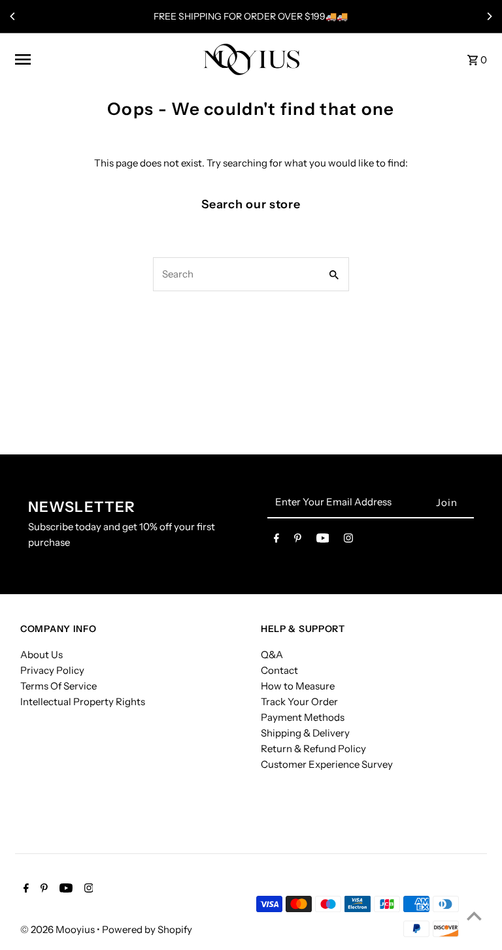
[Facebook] (276, 540)
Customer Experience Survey (327, 764)
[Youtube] (322, 540)
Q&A (272, 654)
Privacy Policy (52, 670)
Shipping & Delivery (305, 733)
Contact (279, 670)
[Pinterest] (297, 540)
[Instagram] (348, 540)
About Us (41, 654)
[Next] (489, 16)
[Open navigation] (104, 59)
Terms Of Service (58, 686)
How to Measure (298, 686)
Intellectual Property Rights (82, 701)
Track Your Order (299, 701)
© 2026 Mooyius (58, 929)
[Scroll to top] (474, 915)
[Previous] (13, 16)
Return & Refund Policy (313, 748)
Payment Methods (302, 717)
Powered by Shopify (147, 929)
